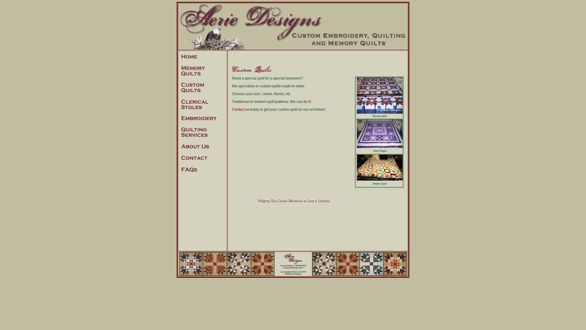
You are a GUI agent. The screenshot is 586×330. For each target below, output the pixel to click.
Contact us (240, 109)
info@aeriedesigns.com (293, 268)
